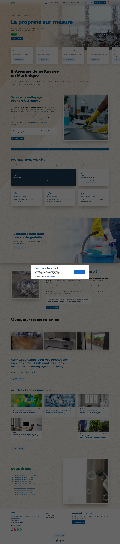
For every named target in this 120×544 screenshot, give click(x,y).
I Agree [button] (79, 272)
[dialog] (60, 272)
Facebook (51, 276)
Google (46, 276)
